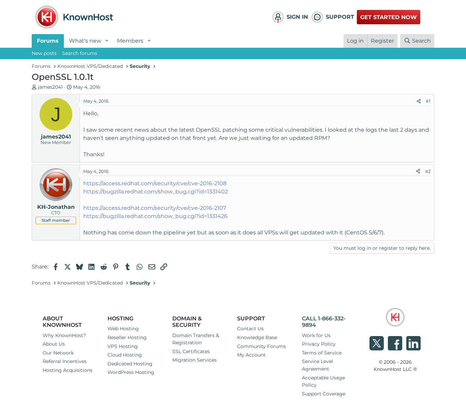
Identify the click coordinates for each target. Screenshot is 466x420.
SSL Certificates (191, 351)
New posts (44, 53)
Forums (48, 41)
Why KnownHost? (64, 335)
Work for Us (316, 335)
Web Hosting (123, 328)
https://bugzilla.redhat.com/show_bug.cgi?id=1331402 (155, 191)
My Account (251, 355)
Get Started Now (388, 17)
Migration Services (194, 360)
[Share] (418, 101)
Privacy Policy (319, 344)
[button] (107, 41)
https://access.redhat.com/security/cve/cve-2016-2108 (155, 183)
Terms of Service (321, 353)
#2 (428, 171)
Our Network (58, 353)
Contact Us (250, 328)
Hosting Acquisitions (67, 370)
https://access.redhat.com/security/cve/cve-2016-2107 (154, 208)
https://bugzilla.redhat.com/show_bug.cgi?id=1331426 (155, 216)
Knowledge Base (257, 337)
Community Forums (261, 346)
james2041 (50, 87)
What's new (85, 41)
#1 (428, 101)
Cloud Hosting (124, 355)
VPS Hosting (122, 346)
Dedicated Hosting (129, 364)
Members (130, 41)
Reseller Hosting (127, 337)
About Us (54, 344)
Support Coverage (323, 394)
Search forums (79, 53)
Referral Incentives (65, 361)
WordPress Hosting (130, 372)
